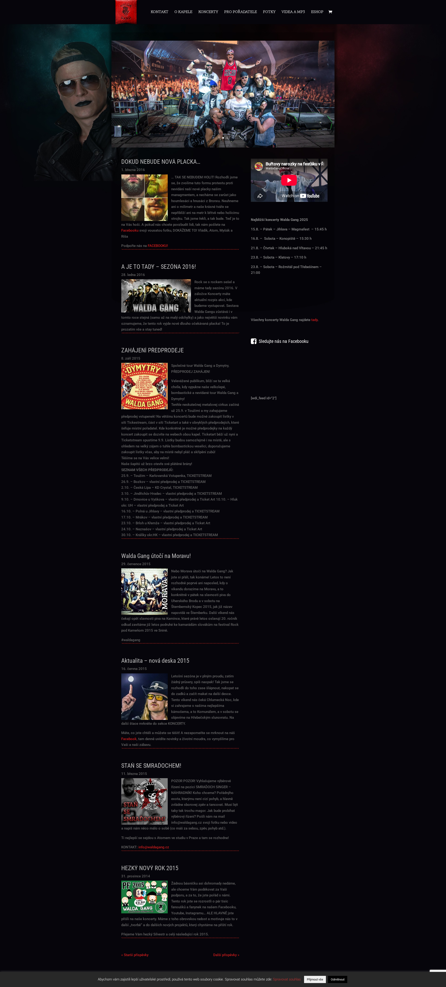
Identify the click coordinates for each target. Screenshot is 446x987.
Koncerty (208, 12)
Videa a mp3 (293, 12)
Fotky (269, 12)
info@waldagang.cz (153, 847)
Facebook (129, 739)
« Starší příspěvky (134, 955)
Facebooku (129, 230)
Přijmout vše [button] (315, 979)
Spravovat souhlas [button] (287, 979)
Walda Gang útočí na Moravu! (156, 555)
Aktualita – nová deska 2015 (155, 660)
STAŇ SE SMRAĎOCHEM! (151, 765)
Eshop (317, 12)
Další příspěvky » (226, 955)
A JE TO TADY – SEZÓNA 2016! (158, 266)
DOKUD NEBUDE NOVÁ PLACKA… (160, 161)
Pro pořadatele (240, 12)
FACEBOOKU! (158, 246)
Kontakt (159, 12)
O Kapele (183, 12)
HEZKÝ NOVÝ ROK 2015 (149, 868)
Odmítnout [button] (337, 979)
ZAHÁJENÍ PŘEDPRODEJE (152, 350)
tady (314, 320)
